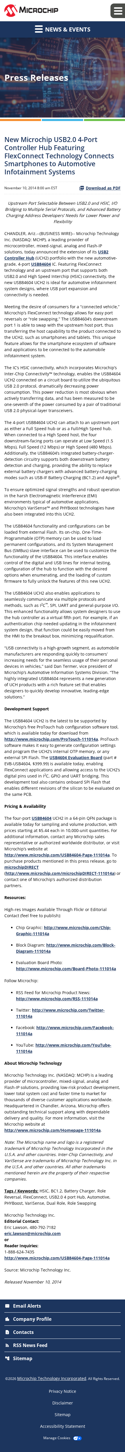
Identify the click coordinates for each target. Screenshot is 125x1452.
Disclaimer (62, 1403)
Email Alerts (23, 1306)
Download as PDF (103, 188)
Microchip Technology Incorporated (51, 1378)
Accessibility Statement (62, 1426)
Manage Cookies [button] (56, 1438)
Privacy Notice (62, 1391)
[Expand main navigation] (117, 10)
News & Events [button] (67, 29)
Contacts (19, 1332)
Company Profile (28, 1319)
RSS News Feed (26, 1345)
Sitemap (18, 1358)
